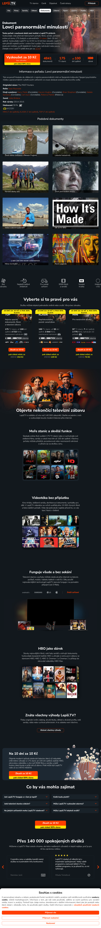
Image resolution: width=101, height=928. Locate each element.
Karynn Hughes (45, 92)
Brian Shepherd (69, 92)
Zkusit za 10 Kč (23, 773)
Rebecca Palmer (47, 94)
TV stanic (43, 38)
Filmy (16, 10)
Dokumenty (45, 10)
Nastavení (50, 923)
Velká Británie (14, 98)
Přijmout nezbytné (50, 918)
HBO (92, 10)
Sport (65, 10)
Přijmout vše (50, 912)
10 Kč (37, 48)
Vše (8, 10)
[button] (3, 867)
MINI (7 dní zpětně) (11, 112)
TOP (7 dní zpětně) (47, 112)
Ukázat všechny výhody (50, 730)
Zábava (56, 10)
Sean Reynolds (14, 88)
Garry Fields (22, 92)
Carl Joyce (26, 94)
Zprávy (74, 10)
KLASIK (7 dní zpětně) (29, 112)
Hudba (83, 10)
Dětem (34, 10)
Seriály (25, 10)
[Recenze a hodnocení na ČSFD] (20, 105)
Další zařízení (73, 592)
